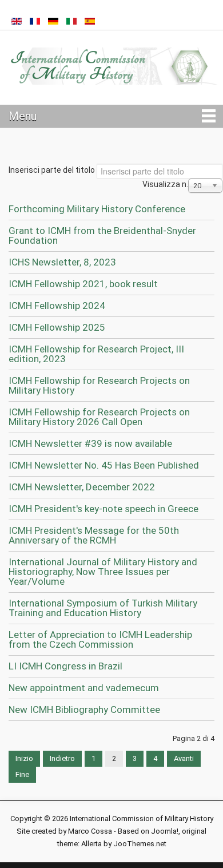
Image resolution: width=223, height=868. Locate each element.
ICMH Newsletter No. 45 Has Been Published (104, 465)
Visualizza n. (165, 184)
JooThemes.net (139, 843)
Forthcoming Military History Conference (97, 209)
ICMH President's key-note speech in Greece (103, 508)
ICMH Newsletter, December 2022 (82, 487)
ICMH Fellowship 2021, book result (83, 284)
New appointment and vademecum (84, 687)
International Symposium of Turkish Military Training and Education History (103, 608)
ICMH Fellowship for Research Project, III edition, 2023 (96, 353)
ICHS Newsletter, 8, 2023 (62, 262)
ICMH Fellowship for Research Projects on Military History (99, 385)
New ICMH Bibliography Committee (84, 709)
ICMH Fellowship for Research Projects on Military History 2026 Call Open (99, 416)
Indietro (62, 758)
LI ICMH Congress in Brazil (65, 666)
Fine (22, 774)
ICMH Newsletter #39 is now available (90, 443)
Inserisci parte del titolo (53, 170)
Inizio (24, 758)
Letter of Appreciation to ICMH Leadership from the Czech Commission (100, 639)
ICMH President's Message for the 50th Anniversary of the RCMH (94, 535)
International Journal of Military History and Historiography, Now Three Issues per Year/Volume (103, 571)
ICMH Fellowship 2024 (57, 305)
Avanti (184, 758)
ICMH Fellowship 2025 (57, 327)
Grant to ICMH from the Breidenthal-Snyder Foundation (102, 235)
